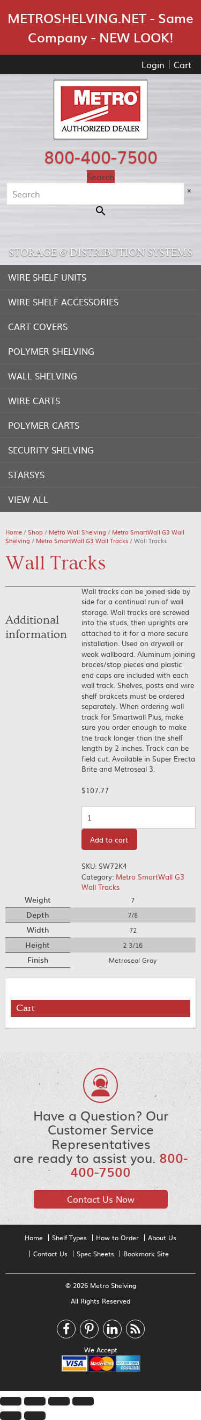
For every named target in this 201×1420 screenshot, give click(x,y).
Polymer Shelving (51, 351)
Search (101, 176)
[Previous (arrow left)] (10, 1415)
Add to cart (109, 840)
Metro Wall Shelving (77, 532)
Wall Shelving (42, 375)
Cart (182, 64)
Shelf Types (69, 1237)
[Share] (35, 1401)
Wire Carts (34, 400)
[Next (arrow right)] (35, 1415)
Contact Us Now (101, 1198)
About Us (162, 1237)
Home (13, 532)
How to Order (117, 1237)
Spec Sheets (95, 1253)
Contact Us (50, 1253)
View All (28, 499)
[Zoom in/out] (83, 1401)
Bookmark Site (146, 1253)
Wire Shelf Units (47, 276)
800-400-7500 (101, 156)
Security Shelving (51, 449)
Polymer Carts (43, 425)
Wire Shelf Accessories (63, 301)
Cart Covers (38, 326)
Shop (35, 532)
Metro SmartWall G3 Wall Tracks (82, 540)
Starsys (26, 474)
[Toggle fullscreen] (59, 1401)
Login (153, 64)
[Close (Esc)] (10, 1401)
